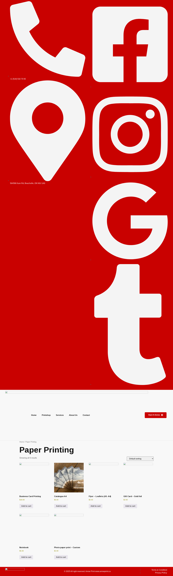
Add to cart (26, 506)
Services (60, 415)
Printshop (46, 415)
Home (33, 415)
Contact (86, 415)
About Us (73, 415)
